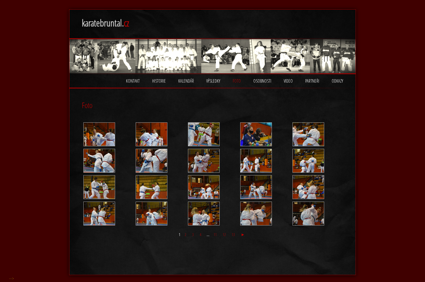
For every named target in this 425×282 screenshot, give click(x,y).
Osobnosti (262, 81)
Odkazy (337, 81)
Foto (237, 81)
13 (233, 234)
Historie (159, 81)
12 (224, 234)
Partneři (312, 81)
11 (215, 234)
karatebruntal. (105, 22)
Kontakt (133, 81)
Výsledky (213, 81)
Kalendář (186, 81)
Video (288, 81)
